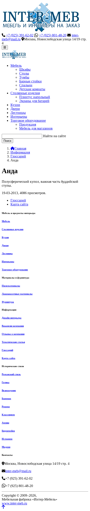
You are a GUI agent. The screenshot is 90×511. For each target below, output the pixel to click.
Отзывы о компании (13, 334)
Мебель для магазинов (36, 128)
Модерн (6, 447)
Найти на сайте (54, 136)
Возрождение (9, 390)
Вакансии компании (13, 326)
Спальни (25, 85)
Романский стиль (11, 374)
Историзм (7, 439)
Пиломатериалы (11, 285)
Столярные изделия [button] (25, 93)
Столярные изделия (12, 229)
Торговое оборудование (15, 269)
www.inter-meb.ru (14, 503)
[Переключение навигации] (5, 47)
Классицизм (8, 414)
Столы (24, 73)
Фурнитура (8, 302)
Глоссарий (18, 200)
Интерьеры (18, 116)
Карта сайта (19, 204)
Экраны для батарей (34, 101)
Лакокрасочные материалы (17, 293)
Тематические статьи (13, 342)
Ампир (5, 422)
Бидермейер (8, 430)
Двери (15, 109)
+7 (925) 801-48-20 (52, 35)
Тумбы (24, 77)
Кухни (15, 105)
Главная (20, 148)
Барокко (6, 398)
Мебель (6, 221)
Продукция (27, 124)
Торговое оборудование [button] (28, 120)
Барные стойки (30, 81)
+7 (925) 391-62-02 (19, 35)
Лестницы (18, 113)
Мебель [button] (16, 65)
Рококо (6, 406)
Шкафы (25, 69)
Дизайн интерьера (11, 317)
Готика (5, 382)
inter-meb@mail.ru (18, 471)
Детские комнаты (32, 89)
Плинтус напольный (34, 97)
